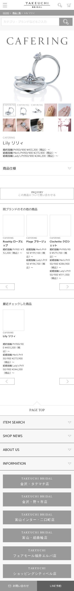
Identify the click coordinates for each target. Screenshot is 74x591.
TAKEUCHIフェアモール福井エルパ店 (35, 553)
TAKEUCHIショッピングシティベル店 (35, 571)
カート (69, 5)
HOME (6, 13)
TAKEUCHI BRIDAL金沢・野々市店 (37, 499)
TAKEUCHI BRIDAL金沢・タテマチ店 (36, 481)
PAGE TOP (37, 410)
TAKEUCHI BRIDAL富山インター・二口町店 (35, 517)
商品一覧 (17, 13)
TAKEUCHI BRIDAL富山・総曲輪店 (37, 535)
